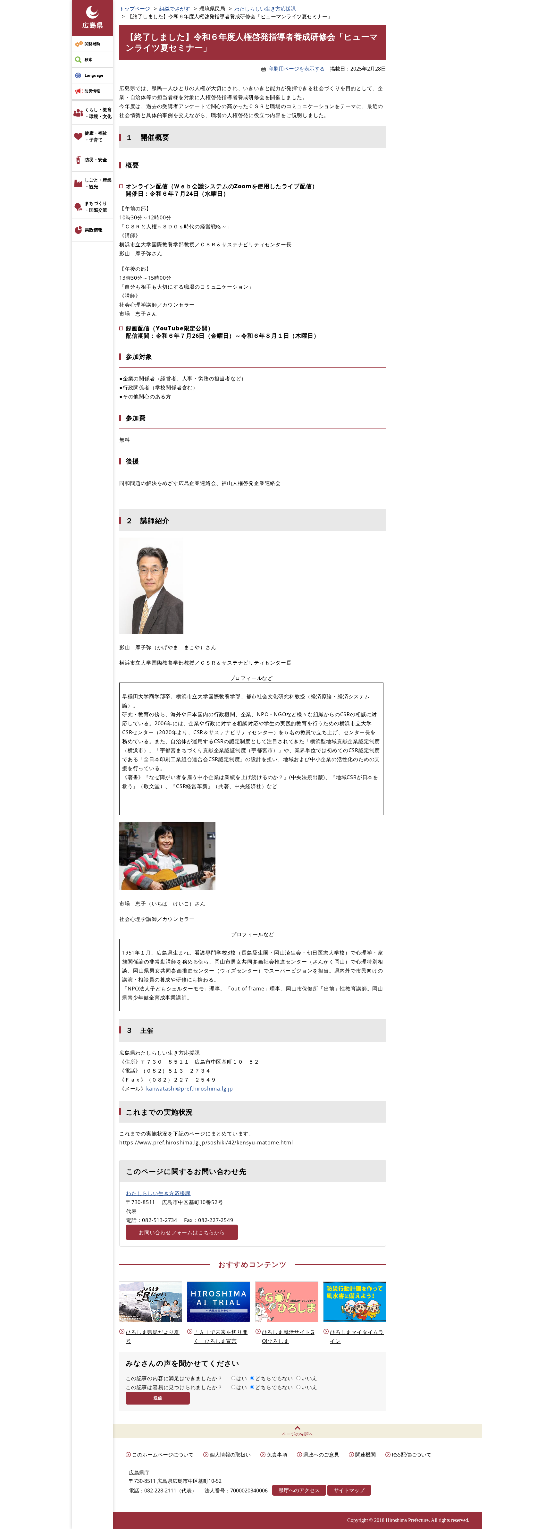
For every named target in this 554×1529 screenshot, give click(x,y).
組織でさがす (174, 8)
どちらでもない (274, 1378)
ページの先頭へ (297, 1434)
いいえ (309, 1378)
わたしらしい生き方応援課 (265, 8)
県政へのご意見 (321, 1454)
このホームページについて (163, 1454)
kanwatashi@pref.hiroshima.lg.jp (189, 1088)
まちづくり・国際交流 (96, 206)
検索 (88, 59)
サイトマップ (349, 1490)
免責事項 (277, 1454)
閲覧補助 (92, 44)
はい (241, 1378)
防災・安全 (96, 160)
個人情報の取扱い (230, 1454)
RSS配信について (412, 1454)
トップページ (134, 8)
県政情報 (94, 230)
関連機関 (365, 1454)
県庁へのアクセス (299, 1490)
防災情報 (92, 91)
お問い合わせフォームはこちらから (182, 1232)
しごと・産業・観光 (98, 183)
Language (94, 75)
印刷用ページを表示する (296, 68)
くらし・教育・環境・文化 (98, 112)
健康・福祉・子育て (96, 136)
